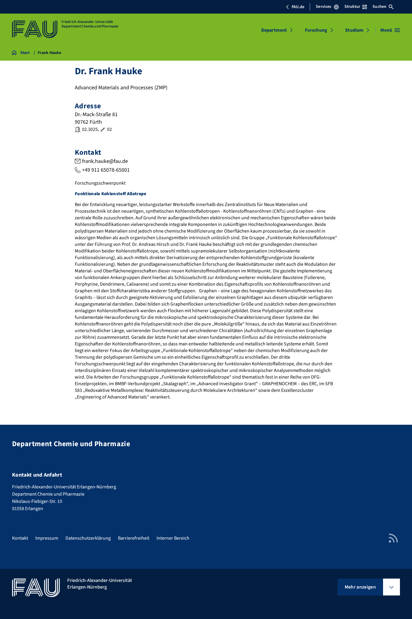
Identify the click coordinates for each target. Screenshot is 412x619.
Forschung (316, 30)
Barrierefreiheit (133, 538)
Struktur (352, 7)
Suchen (379, 7)
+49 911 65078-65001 (106, 170)
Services (323, 7)
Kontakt (20, 538)
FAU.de (298, 7)
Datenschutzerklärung (88, 538)
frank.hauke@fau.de (105, 161)
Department (274, 30)
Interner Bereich (173, 538)
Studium (354, 30)
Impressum (46, 538)
